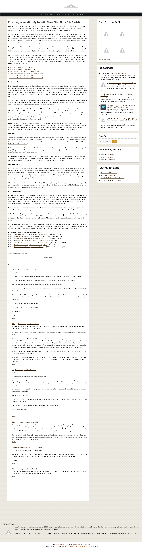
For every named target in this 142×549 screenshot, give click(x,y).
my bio (134, 533)
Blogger (62, 544)
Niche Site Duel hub (19, 253)
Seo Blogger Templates (82, 544)
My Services (60, 14)
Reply (14, 318)
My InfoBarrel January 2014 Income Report (121, 83)
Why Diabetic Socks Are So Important (22, 69)
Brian (13, 324)
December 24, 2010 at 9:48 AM (28, 324)
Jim (13, 269)
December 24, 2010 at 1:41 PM (25, 370)
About (46, 14)
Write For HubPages (107, 157)
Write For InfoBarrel (107, 154)
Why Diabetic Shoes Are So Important (22, 67)
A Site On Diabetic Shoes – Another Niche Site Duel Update (34, 243)
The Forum (75, 14)
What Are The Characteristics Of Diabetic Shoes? (26, 76)
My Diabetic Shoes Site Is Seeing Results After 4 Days (32, 236)
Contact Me (52, 14)
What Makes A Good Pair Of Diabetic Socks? (24, 71)
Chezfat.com (72, 546)
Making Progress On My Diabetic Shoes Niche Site (30, 238)
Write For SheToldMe (108, 159)
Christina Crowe (17, 447)
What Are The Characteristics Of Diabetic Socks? (26, 78)
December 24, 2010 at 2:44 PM (28, 422)
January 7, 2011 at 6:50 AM (32, 447)
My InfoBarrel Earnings (108, 175)
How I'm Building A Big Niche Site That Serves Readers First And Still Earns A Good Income (122, 120)
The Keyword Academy (40, 142)
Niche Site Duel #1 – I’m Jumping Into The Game (30, 234)
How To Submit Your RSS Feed (111, 180)
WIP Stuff (82, 14)
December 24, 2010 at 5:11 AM (25, 269)
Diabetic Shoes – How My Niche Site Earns (28, 247)
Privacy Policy (82, 546)
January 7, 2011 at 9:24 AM (27, 469)
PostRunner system (78, 140)
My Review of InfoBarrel (109, 173)
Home (41, 14)
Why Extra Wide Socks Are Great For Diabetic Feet (26, 74)
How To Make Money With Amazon (112, 178)
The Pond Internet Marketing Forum (113, 73)
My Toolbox (67, 14)
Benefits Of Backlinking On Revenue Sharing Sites (30, 245)
